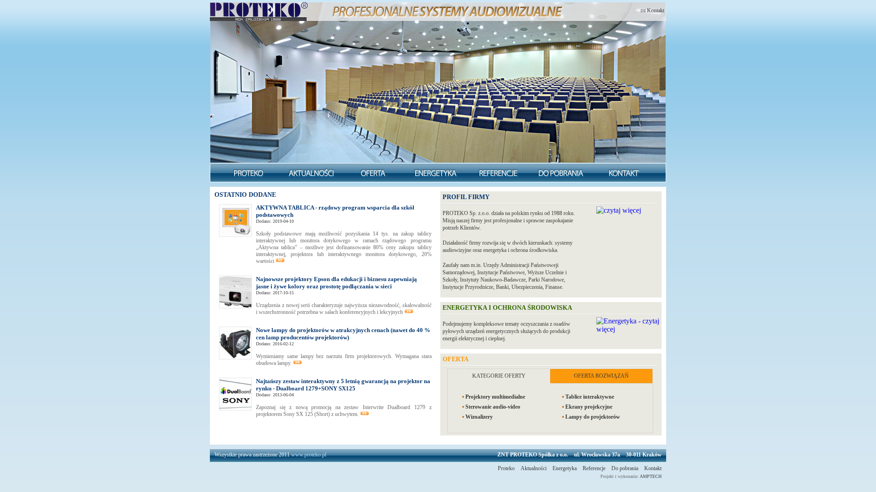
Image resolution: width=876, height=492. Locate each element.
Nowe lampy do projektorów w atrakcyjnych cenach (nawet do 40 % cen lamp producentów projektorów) (343, 334)
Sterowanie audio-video (492, 407)
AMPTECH (651, 476)
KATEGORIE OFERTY (499, 376)
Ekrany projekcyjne (588, 407)
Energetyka (565, 468)
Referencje (594, 468)
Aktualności (534, 468)
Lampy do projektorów (592, 417)
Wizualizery (479, 417)
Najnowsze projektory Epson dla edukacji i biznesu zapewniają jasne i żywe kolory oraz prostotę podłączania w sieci (336, 283)
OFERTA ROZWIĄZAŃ (601, 376)
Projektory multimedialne (495, 397)
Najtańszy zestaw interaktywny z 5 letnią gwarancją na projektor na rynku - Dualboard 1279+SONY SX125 (343, 385)
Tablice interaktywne (589, 397)
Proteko (506, 468)
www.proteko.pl (308, 454)
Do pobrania (624, 468)
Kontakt (655, 10)
